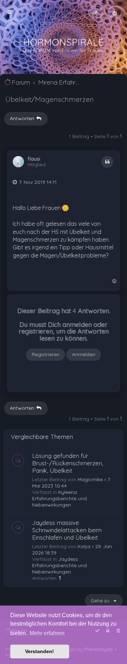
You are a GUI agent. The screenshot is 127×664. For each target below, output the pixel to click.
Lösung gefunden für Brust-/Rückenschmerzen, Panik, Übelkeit (67, 463)
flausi (34, 159)
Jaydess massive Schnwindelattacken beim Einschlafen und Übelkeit (67, 530)
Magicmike (90, 479)
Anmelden (83, 354)
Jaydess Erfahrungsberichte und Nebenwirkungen (59, 565)
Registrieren (45, 354)
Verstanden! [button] (39, 651)
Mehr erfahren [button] (47, 633)
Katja (84, 546)
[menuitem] (115, 12)
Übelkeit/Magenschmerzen (49, 99)
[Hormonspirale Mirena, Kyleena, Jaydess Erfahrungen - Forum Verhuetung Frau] (63, 45)
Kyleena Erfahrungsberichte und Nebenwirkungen (59, 498)
